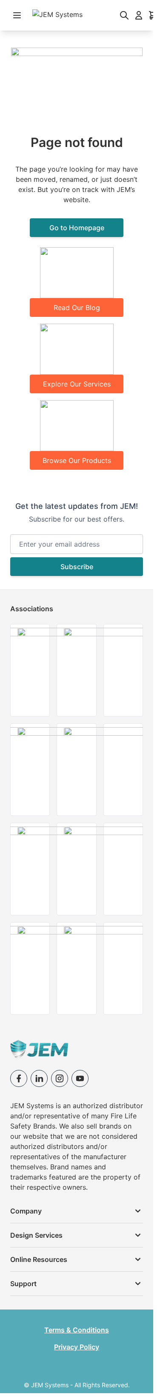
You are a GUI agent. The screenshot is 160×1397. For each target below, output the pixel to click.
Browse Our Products (77, 460)
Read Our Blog (77, 307)
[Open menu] (17, 15)
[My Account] (139, 15)
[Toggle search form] (124, 15)
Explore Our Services (77, 384)
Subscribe (76, 566)
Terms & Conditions (76, 1330)
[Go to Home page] (70, 15)
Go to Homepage (76, 227)
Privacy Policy (76, 1347)
